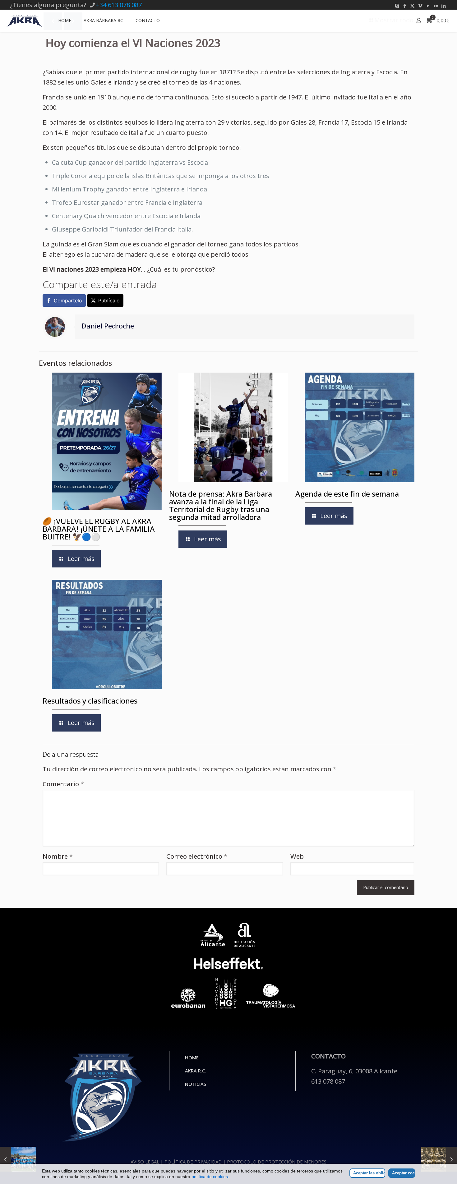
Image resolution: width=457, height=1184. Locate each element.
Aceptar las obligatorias (369, 1173)
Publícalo (109, 300)
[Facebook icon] (404, 5)
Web (297, 856)
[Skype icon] (397, 5)
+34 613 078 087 (119, 5)
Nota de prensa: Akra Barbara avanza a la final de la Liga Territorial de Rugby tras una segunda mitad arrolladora (220, 505)
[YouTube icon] (428, 5)
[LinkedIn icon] (443, 5)
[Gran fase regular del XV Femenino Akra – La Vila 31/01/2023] (18, 1159)
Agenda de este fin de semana (347, 494)
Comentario (63, 784)
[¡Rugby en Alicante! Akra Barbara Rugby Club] (24, 20)
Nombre (58, 856)
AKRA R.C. (195, 1070)
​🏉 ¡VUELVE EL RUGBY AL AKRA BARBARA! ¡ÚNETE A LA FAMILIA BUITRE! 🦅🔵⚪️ (99, 529)
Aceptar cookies (403, 1173)
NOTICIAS (195, 1084)
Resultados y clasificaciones (90, 700)
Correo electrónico (196, 856)
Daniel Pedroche (107, 325)
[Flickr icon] (435, 5)
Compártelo (68, 300)
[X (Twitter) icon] (412, 5)
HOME (192, 1057)
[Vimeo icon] (420, 5)
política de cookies (210, 1176)
